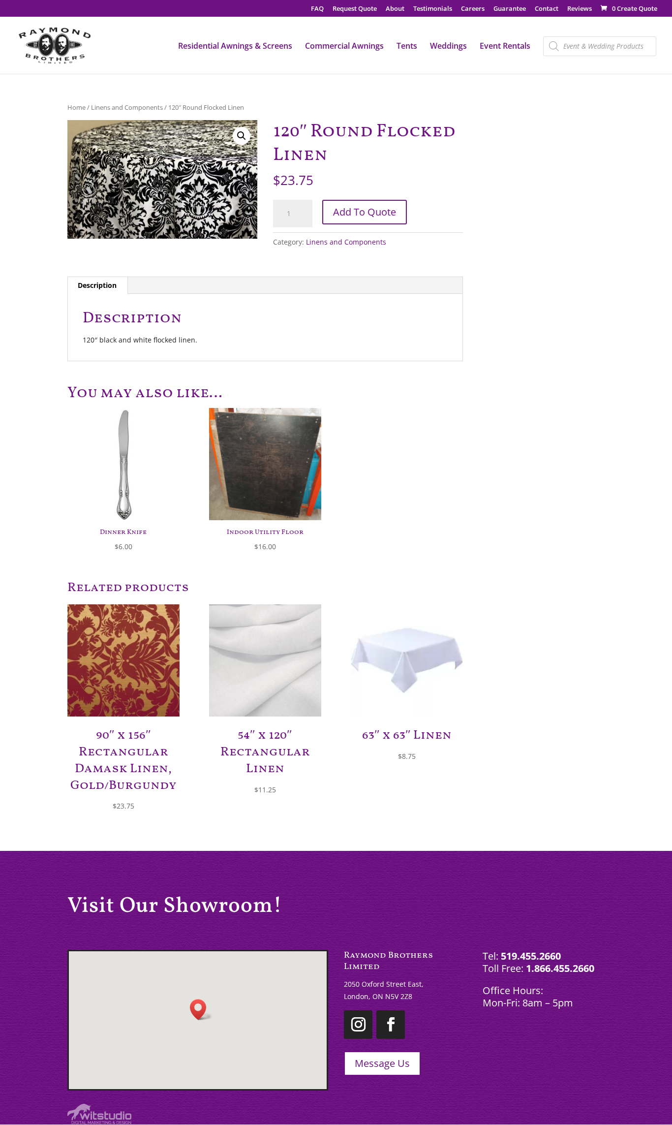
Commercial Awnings (344, 46)
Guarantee (509, 9)
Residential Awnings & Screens (235, 46)
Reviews (579, 9)
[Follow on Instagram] (358, 1024)
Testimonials (432, 9)
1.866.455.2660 (560, 968)
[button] (241, 136)
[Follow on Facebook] (390, 1024)
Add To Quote (364, 212)
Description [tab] (97, 285)
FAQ (317, 9)
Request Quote (355, 9)
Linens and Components (127, 107)
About (395, 9)
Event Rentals (505, 46)
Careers (473, 9)
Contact (546, 9)
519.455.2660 (531, 956)
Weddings (448, 46)
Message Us (382, 1063)
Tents (407, 46)
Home (76, 107)
